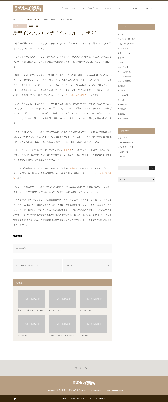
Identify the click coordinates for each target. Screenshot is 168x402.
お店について (149, 8)
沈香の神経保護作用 (125, 142)
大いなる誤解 (123, 48)
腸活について (123, 152)
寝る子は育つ (123, 138)
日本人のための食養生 (126, 44)
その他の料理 (123, 95)
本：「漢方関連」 (125, 72)
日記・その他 (123, 119)
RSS (15, 398)
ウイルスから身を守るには (78, 95)
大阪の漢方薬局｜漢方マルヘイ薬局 (81, 398)
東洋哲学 (121, 62)
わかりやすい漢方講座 (126, 39)
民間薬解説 (122, 109)
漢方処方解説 (123, 104)
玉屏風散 (67, 150)
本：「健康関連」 (125, 76)
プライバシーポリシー (81, 368)
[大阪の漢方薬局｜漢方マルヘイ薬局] (28, 8)
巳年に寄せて (123, 156)
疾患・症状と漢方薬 (90, 8)
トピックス (122, 58)
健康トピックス (20, 26)
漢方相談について (69, 8)
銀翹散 (73, 168)
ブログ (121, 8)
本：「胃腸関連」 (125, 81)
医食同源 (108, 8)
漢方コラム (122, 34)
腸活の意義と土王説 (125, 147)
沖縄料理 (121, 90)
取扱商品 (134, 8)
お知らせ (121, 100)
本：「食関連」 (124, 67)
